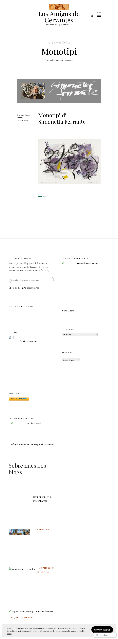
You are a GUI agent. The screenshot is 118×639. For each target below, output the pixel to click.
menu (99, 13)
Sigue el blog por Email (22, 258)
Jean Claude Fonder (23, 116)
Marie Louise (68, 310)
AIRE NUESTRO (41, 529)
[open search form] (92, 16)
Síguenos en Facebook (21, 306)
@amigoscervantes (28, 341)
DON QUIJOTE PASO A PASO (22, 617)
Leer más (42, 196)
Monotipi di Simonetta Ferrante (62, 118)
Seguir (50, 278)
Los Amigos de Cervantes (59, 16)
